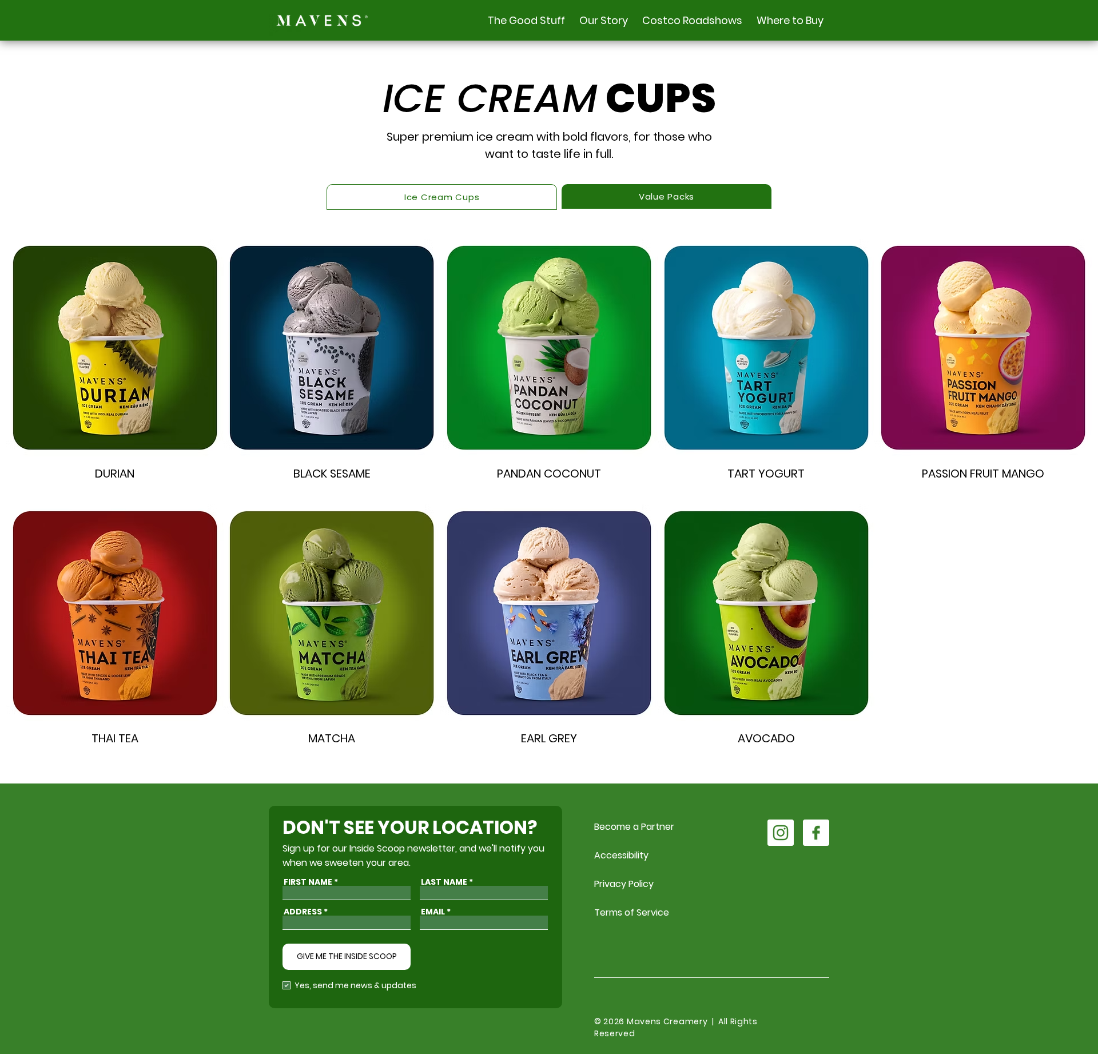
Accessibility (621, 855)
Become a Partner (634, 826)
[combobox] (347, 923)
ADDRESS (303, 912)
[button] (525, 20)
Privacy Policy (624, 883)
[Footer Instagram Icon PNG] (780, 833)
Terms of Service (631, 912)
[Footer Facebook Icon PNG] (816, 833)
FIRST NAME (308, 882)
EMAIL (433, 912)
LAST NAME (444, 882)
